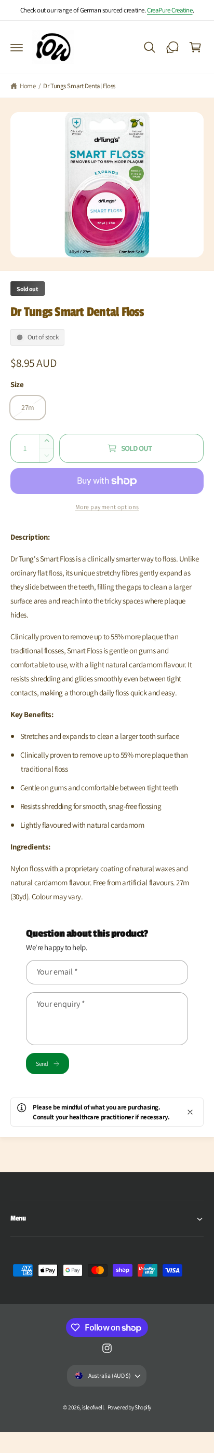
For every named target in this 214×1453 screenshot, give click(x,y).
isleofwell (93, 1407)
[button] (16, 47)
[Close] (190, 1112)
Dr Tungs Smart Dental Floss (79, 85)
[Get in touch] (172, 47)
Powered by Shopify (129, 1407)
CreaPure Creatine (170, 10)
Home (27, 85)
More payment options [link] (107, 507)
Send (42, 1063)
